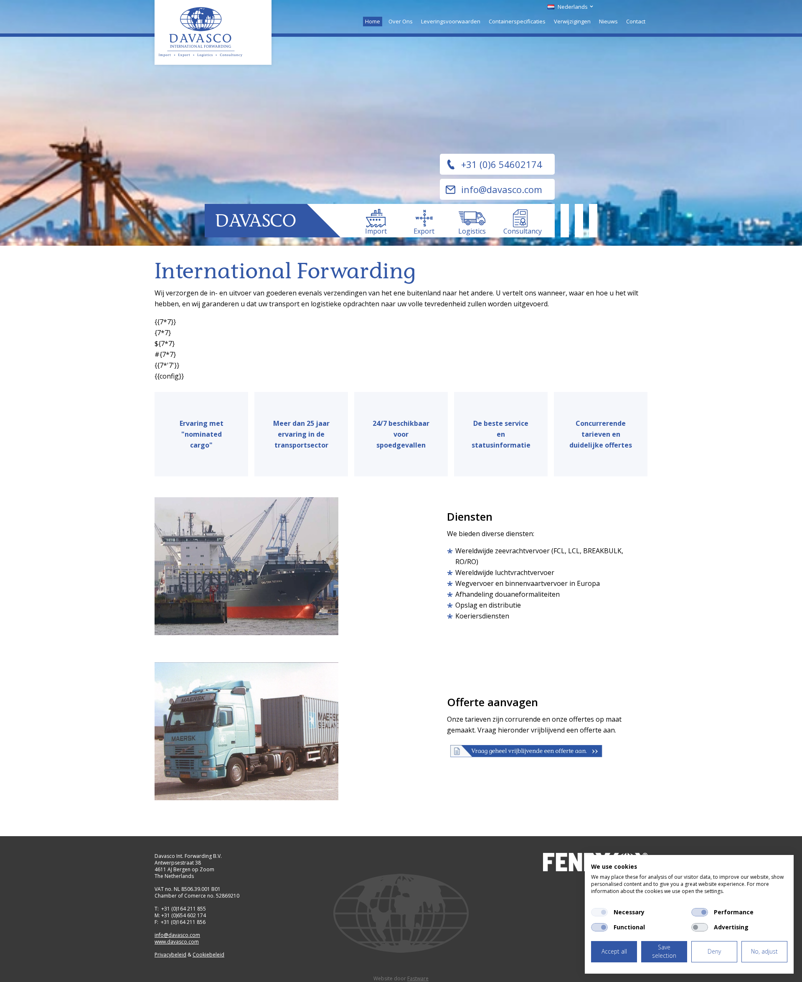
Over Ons (400, 21)
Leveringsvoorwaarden (450, 21)
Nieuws (608, 21)
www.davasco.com (177, 941)
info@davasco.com (501, 189)
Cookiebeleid (208, 954)
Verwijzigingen (572, 21)
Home (372, 21)
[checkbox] (599, 912)
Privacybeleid (170, 954)
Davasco (213, 32)
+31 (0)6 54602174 (501, 164)
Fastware (418, 978)
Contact (635, 21)
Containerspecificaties (517, 21)
